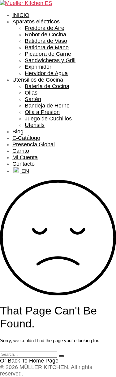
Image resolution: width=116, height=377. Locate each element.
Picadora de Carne (48, 54)
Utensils (35, 125)
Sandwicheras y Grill (50, 60)
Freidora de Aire (44, 28)
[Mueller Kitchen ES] (26, 3)
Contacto (23, 164)
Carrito (20, 151)
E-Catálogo (26, 138)
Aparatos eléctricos (36, 21)
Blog (18, 131)
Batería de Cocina (47, 86)
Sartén (33, 99)
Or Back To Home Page (29, 361)
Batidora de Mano (47, 47)
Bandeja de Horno (47, 106)
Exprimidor (38, 67)
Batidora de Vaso (46, 41)
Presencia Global (33, 144)
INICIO (20, 15)
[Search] (61, 356)
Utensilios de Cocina (37, 80)
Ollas (31, 93)
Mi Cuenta (25, 157)
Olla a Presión (42, 112)
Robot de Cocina (45, 34)
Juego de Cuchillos (48, 119)
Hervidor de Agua (46, 73)
